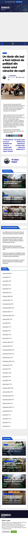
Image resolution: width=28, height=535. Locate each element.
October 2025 (6, 311)
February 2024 (6, 388)
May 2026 (5, 284)
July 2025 (5, 323)
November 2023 (7, 399)
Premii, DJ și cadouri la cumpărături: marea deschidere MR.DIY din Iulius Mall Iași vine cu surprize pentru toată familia (14, 254)
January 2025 (6, 346)
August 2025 (6, 319)
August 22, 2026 (9, 451)
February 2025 (6, 342)
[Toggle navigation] (13, 43)
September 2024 (7, 361)
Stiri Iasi (4, 53)
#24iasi (19, 77)
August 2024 (6, 365)
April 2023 (5, 426)
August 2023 (6, 411)
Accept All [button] (14, 531)
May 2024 (5, 376)
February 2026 (6, 296)
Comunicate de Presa (8, 461)
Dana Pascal (13, 75)
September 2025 (7, 315)
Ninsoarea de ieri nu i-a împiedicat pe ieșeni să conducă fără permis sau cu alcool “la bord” (8, 145)
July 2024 (5, 369)
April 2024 (5, 380)
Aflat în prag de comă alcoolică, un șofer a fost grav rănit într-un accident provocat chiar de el (13, 261)
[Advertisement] (14, 27)
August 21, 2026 (9, 467)
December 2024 (7, 349)
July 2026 (5, 277)
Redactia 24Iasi (17, 185)
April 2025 (5, 334)
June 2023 (5, 418)
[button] (22, 43)
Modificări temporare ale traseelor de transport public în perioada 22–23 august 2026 (13, 247)
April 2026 (5, 288)
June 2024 (5, 372)
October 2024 (6, 357)
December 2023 (7, 395)
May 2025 (5, 330)
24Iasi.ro (5, 7)
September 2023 (7, 407)
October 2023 (6, 403)
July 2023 (5, 414)
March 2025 (6, 338)
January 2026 (6, 300)
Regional (6, 444)
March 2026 (6, 292)
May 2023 (5, 422)
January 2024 (6, 392)
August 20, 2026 (9, 500)
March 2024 (6, 384)
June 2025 (5, 327)
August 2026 (6, 273)
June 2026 (5, 281)
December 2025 (7, 304)
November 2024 (7, 353)
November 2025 (7, 307)
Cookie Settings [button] (6, 531)
